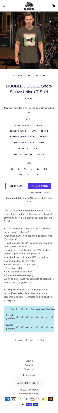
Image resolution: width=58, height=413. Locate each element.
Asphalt (23, 148)
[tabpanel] (29, 40)
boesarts (33, 389)
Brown (44, 131)
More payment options (39, 192)
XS (12, 169)
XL (38, 169)
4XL (29, 175)
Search (29, 361)
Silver (40, 154)
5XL (37, 175)
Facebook (30, 375)
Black (39, 125)
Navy (33, 131)
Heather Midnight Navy (22, 137)
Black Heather (23, 125)
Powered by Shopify (29, 393)
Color (29, 119)
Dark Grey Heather (24, 143)
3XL (20, 175)
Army (41, 143)
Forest (44, 137)
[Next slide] (44, 75)
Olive (36, 148)
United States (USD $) (28, 383)
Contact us (29, 369)
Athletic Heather (23, 154)
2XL (45, 169)
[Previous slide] (14, 75)
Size (29, 163)
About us (29, 365)
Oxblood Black (18, 131)
